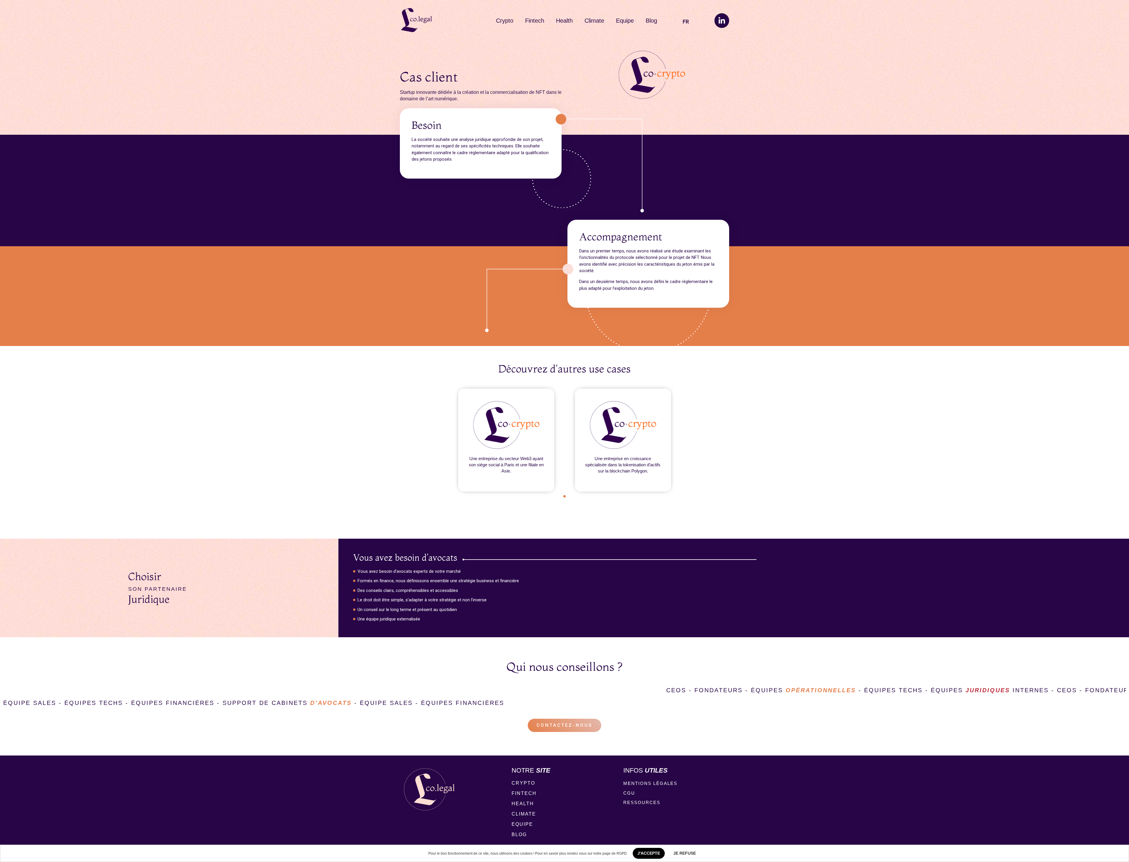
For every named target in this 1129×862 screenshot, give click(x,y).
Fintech (534, 20)
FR (686, 22)
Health (564, 20)
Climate (594, 20)
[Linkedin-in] (721, 20)
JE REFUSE (684, 853)
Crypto (504, 20)
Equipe (625, 20)
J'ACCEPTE (648, 853)
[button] (564, 496)
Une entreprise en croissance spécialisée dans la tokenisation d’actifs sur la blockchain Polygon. (622, 464)
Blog (651, 20)
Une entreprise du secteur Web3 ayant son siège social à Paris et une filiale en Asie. (506, 464)
